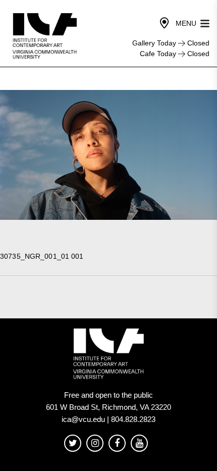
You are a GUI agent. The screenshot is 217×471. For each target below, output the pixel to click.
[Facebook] (117, 443)
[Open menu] (204, 22)
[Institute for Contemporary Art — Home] (46, 36)
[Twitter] (72, 443)
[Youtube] (139, 443)
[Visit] (164, 23)
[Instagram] (94, 443)
